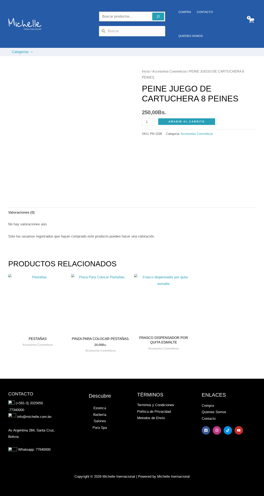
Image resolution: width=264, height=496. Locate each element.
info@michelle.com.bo (34, 417)
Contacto (209, 419)
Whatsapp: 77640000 (34, 449)
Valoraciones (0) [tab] (21, 212)
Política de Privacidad (154, 412)
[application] (31, 52)
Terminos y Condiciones (155, 405)
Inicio (146, 71)
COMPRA (184, 12)
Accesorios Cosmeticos (169, 71)
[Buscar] (158, 16)
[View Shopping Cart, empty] (251, 24)
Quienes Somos (214, 412)
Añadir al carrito (187, 121)
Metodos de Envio (151, 418)
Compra (208, 406)
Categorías (20, 52)
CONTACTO (205, 12)
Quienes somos (190, 36)
